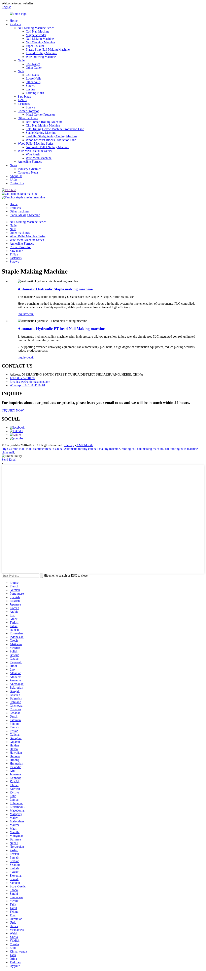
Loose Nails (33, 78)
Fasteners (24, 103)
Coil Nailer (33, 64)
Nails (21, 71)
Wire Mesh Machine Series (35, 150)
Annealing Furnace (30, 161)
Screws (30, 85)
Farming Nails (35, 93)
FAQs (13, 179)
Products (15, 24)
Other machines (28, 118)
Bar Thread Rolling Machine (44, 122)
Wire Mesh (33, 154)
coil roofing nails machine (181, 448)
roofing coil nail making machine (142, 448)
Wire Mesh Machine (39, 158)
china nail (8, 452)
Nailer (22, 60)
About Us (16, 176)
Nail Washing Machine (40, 42)
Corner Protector (28, 111)
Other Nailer (34, 67)
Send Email (9, 459)
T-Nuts (22, 100)
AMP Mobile (84, 445)
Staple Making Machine (41, 132)
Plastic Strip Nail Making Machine (48, 49)
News (13, 165)
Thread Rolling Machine (41, 53)
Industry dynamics (29, 169)
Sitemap (69, 445)
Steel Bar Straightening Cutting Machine (51, 136)
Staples (30, 89)
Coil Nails (32, 75)
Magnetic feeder (36, 35)
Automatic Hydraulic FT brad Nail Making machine (61, 329)
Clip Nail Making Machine (43, 125)
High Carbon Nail (13, 448)
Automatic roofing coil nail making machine (92, 448)
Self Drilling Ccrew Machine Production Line (55, 129)
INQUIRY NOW (13, 410)
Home (14, 20)
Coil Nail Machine (37, 31)
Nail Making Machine (40, 38)
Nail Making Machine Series (36, 28)
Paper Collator (35, 46)
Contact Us (17, 183)
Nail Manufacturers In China (44, 448)
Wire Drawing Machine (41, 56)
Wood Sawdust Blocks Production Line (51, 140)
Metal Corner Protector (40, 114)
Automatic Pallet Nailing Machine (47, 147)
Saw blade (24, 96)
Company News (28, 172)
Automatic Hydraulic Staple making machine (55, 289)
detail (30, 314)
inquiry (22, 314)
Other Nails (33, 82)
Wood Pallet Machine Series (36, 143)
